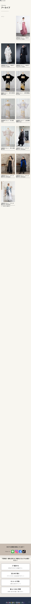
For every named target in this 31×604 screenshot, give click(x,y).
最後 (8, 206)
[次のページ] (6, 206)
